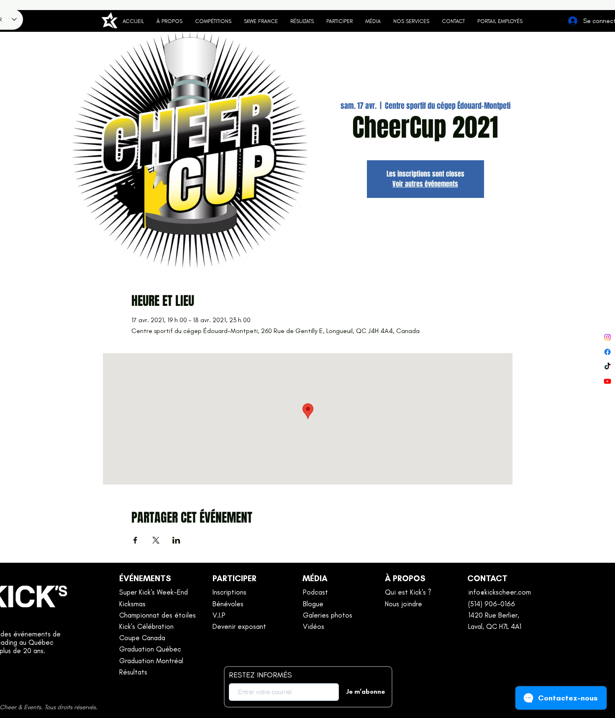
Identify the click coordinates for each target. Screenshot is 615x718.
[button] (339, 21)
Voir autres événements (425, 184)
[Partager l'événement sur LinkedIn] (176, 540)
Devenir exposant (239, 626)
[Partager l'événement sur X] (156, 540)
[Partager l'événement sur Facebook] (135, 540)
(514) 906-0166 (491, 604)
